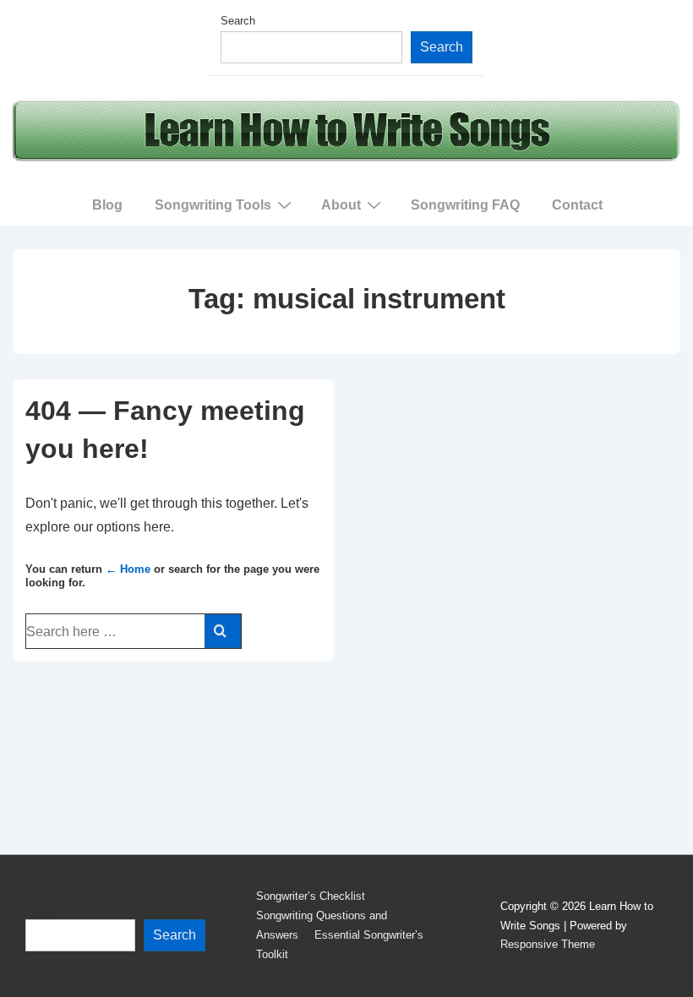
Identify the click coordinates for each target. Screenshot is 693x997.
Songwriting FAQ (465, 205)
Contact (577, 205)
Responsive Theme (547, 944)
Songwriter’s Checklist (310, 896)
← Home (128, 569)
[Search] (223, 631)
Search (238, 20)
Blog (107, 205)
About (341, 205)
